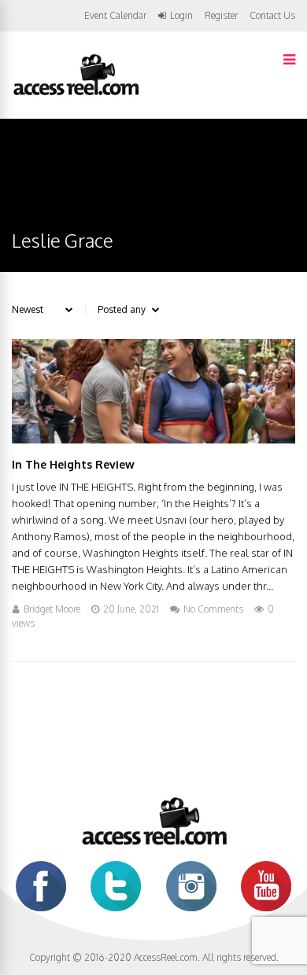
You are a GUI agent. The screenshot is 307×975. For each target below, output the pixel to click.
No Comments (213, 609)
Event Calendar (115, 15)
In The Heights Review (73, 464)
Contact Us (272, 15)
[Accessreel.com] (75, 94)
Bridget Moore (52, 609)
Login (181, 15)
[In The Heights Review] (153, 439)
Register (221, 15)
